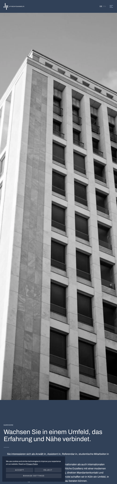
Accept (19, 470)
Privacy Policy (31, 464)
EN (104, 6)
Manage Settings (33, 476)
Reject (48, 470)
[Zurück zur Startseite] (14, 6)
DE (101, 6)
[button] (111, 6)
